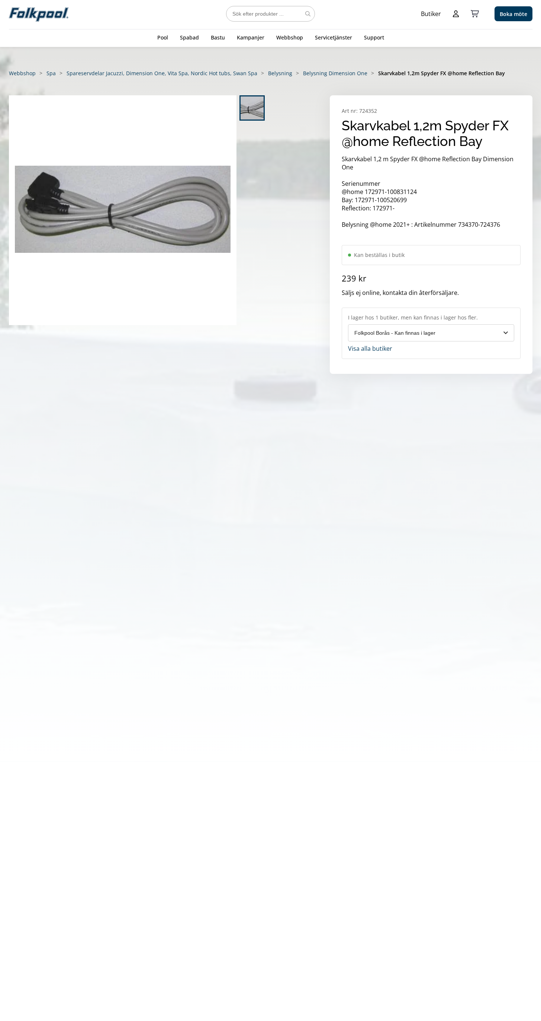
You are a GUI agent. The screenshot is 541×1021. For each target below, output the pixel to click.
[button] (122, 210)
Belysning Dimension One (335, 73)
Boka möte (513, 14)
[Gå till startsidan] (38, 14)
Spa (51, 73)
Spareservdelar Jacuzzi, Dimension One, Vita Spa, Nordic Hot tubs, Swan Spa (162, 73)
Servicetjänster (333, 37)
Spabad (189, 37)
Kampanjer (250, 37)
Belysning (280, 73)
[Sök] (307, 13)
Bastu (218, 37)
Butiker (431, 14)
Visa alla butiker (370, 348)
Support (374, 37)
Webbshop (289, 37)
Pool (162, 37)
